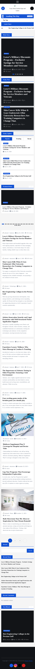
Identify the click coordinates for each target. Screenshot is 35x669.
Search (5, 544)
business (6, 53)
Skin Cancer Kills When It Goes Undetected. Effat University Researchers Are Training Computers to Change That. (16, 115)
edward (9, 69)
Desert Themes (29, 660)
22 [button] (18, 225)
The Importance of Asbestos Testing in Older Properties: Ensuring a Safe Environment (17, 373)
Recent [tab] (29, 138)
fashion (11, 392)
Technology (7, 173)
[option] (17, 57)
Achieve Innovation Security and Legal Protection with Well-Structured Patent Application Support (17, 319)
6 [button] (22, 74)
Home (11, 513)
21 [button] (16, 225)
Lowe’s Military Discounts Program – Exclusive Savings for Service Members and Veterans (16, 147)
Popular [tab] (7, 138)
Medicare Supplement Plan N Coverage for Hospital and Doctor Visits (15, 446)
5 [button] (20, 74)
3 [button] (17, 74)
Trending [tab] (18, 138)
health (11, 438)
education (6, 107)
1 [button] (13, 74)
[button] (29, 186)
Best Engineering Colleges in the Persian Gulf (17, 176)
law (10, 314)
